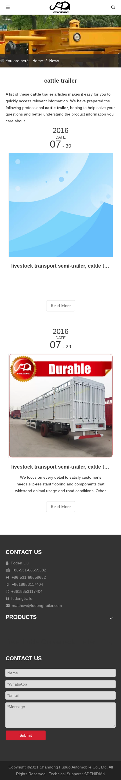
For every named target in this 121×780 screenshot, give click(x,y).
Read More (61, 305)
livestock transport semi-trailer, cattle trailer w (60, 266)
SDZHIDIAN (94, 774)
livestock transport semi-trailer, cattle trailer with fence (60, 467)
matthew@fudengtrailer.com (37, 605)
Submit (25, 735)
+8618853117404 (27, 584)
